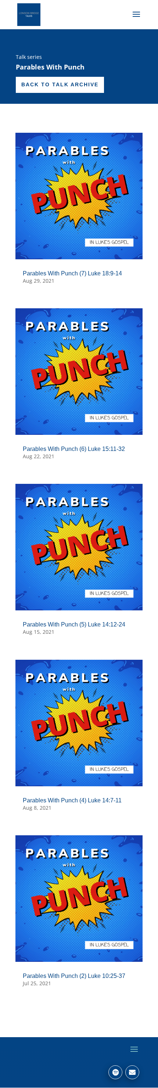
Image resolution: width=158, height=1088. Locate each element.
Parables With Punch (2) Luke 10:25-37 (74, 976)
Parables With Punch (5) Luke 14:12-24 (74, 624)
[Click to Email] (132, 1072)
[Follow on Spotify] (115, 1072)
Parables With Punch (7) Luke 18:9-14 (72, 273)
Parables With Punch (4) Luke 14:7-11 (72, 800)
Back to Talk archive (59, 84)
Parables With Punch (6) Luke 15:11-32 (74, 449)
